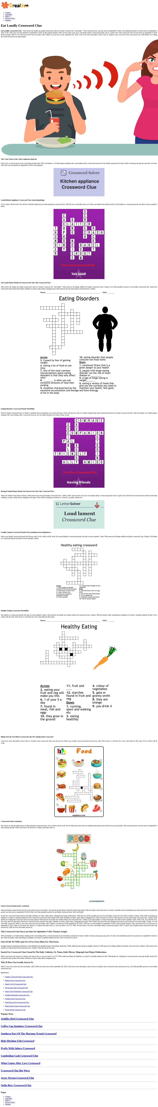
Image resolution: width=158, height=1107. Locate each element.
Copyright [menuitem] (8, 14)
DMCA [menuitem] (7, 16)
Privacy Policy (10, 1102)
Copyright (8, 1098)
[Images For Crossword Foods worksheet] (79, 782)
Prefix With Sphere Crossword (18, 1048)
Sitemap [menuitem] (8, 20)
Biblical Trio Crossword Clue (15, 980)
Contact (7, 1096)
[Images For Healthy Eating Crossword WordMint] (79, 574)
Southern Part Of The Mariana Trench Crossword (28, 1033)
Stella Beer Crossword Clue (16, 1085)
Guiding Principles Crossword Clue (17, 995)
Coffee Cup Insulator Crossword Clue (21, 1026)
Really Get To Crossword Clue (15, 984)
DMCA (7, 1100)
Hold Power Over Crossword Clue (17, 1002)
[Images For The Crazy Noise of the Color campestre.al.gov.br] (79, 97)
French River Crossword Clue (15, 1010)
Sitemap (8, 1104)
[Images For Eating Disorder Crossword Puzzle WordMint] (79, 349)
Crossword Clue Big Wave (15, 1070)
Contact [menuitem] (7, 12)
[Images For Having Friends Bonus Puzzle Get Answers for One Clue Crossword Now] (79, 453)
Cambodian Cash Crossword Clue (19, 1055)
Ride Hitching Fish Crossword (17, 1040)
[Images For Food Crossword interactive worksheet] (79, 866)
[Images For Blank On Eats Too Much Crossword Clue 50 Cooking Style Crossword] (79, 677)
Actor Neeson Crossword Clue (17, 1077)
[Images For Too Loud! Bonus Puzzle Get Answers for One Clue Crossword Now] (79, 244)
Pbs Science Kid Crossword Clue (16, 988)
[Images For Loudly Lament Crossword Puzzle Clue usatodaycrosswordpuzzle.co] (79, 514)
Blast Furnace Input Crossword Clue (17, 1006)
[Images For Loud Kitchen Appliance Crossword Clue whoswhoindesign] (79, 182)
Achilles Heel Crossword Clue (17, 1018)
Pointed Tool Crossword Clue (15, 999)
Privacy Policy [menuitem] (10, 18)
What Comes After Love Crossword (20, 1063)
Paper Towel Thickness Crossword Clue (19, 991)
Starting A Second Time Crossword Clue (19, 977)
